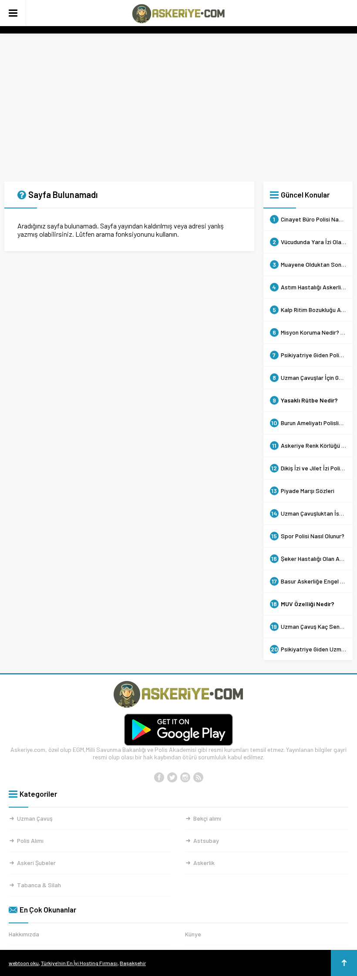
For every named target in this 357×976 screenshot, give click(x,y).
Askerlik (204, 862)
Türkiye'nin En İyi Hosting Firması (79, 963)
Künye (193, 934)
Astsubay (206, 840)
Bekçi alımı (207, 818)
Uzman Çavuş (35, 818)
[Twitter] (172, 777)
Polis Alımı (30, 840)
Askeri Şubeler (36, 862)
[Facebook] (159, 777)
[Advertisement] (178, 107)
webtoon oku (24, 963)
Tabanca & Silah (39, 885)
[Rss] (198, 777)
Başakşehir (133, 963)
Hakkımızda (24, 934)
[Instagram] (185, 777)
